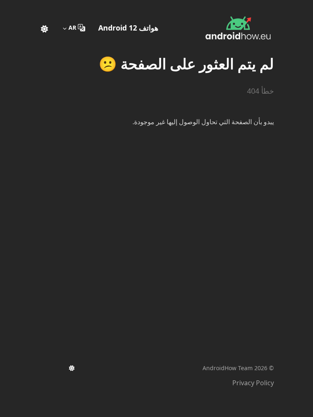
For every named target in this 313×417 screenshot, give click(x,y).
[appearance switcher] (44, 27)
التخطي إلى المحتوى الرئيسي (223, 7)
